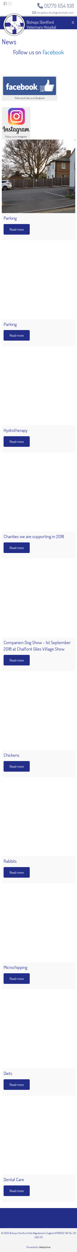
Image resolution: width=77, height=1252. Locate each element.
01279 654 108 (58, 5)
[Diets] (38, 1031)
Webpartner (45, 1247)
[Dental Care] (38, 1138)
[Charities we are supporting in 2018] (38, 494)
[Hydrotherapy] (38, 388)
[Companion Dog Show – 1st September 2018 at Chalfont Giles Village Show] (38, 600)
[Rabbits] (38, 819)
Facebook (53, 52)
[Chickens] (38, 713)
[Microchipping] (38, 925)
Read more (16, 229)
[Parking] (38, 176)
